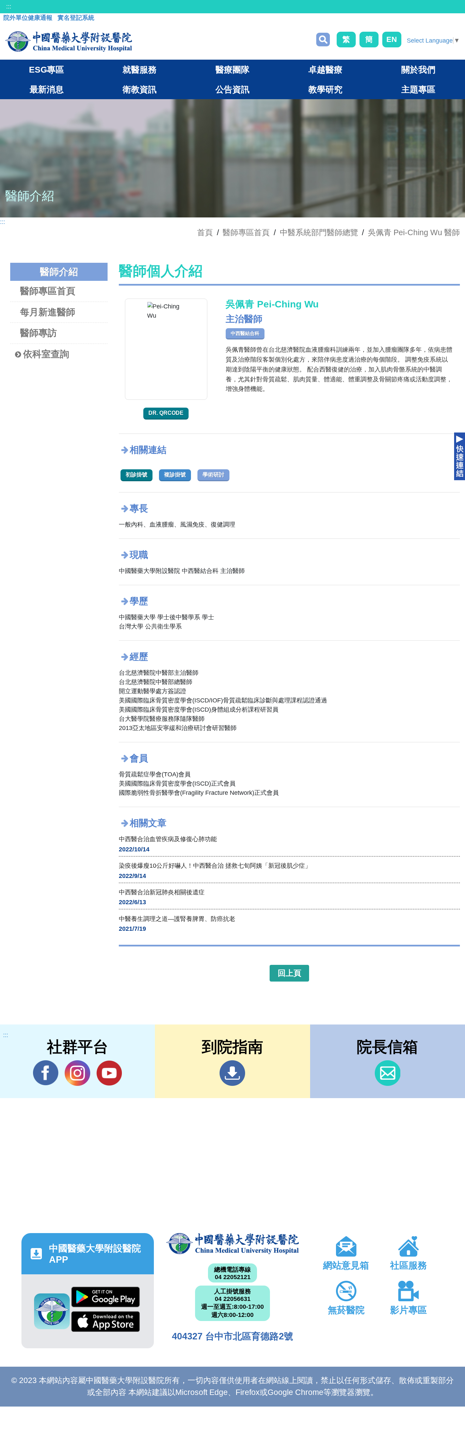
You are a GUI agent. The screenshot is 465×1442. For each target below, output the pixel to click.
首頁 (205, 232)
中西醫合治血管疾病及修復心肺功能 (168, 839)
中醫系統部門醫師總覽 (319, 232)
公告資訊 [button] (232, 89)
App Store (105, 1323)
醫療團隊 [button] (232, 69)
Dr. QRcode (165, 413)
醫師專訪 (38, 333)
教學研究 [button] (325, 89)
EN (391, 39)
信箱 (387, 1073)
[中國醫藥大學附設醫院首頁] (68, 41)
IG (77, 1073)
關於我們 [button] (418, 69)
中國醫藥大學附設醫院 (232, 1244)
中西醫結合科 (245, 333)
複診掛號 (175, 474)
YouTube (109, 1073)
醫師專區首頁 (47, 291)
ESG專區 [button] (46, 69)
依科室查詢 (46, 354)
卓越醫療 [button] (325, 69)
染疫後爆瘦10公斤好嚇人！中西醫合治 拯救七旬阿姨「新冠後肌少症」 (215, 865)
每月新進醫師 (47, 312)
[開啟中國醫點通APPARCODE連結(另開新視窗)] (52, 1311)
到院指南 (232, 1073)
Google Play (105, 1299)
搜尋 (323, 39)
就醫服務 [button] (140, 69)
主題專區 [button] (418, 89)
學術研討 (213, 474)
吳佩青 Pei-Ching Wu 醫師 (414, 232)
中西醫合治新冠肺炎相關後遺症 (162, 892)
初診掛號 (136, 474)
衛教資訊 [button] (140, 89)
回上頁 (289, 973)
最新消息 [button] (47, 89)
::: (8, 6)
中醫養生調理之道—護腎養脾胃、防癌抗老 (177, 918)
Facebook (46, 1073)
